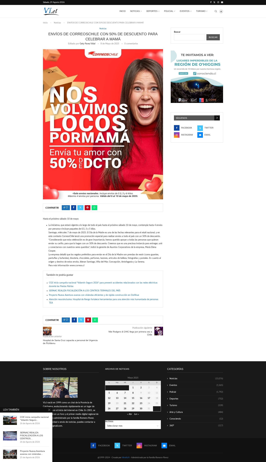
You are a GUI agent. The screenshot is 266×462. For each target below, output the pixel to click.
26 (109, 409)
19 (109, 403)
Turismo (200, 11)
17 (149, 398)
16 (141, 398)
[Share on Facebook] (73, 207)
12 (109, 398)
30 (141, 409)
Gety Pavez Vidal (87, 44)
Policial (168, 11)
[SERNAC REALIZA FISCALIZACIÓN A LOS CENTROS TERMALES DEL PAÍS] (10, 435)
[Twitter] (214, 2)
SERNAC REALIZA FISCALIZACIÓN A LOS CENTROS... (31, 435)
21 (125, 403)
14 (125, 398)
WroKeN (125, 457)
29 (133, 409)
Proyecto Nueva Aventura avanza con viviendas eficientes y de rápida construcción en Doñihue (94, 295)
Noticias (135, 11)
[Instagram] (218, 2)
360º (196, 426)
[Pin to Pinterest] (87, 207)
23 (141, 403)
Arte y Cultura (196, 412)
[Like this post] (67, 207)
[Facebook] (210, 2)
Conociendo (196, 419)
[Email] (222, 2)
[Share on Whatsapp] (94, 207)
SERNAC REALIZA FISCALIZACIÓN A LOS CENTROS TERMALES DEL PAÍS (84, 291)
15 (133, 398)
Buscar (177, 32)
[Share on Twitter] (80, 207)
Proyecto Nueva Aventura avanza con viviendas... (32, 452)
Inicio (122, 11)
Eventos (184, 11)
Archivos (109, 421)
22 (133, 403)
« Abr (129, 414)
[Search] (215, 11)
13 (117, 398)
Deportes (151, 11)
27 (117, 409)
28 (125, 409)
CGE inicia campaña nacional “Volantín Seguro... (34, 418)
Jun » (136, 414)
